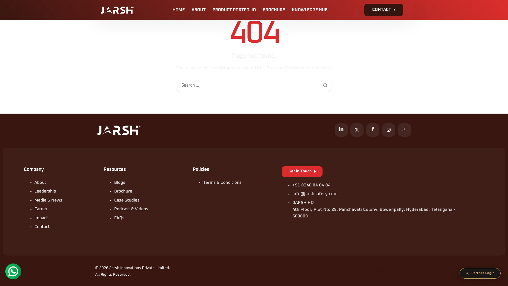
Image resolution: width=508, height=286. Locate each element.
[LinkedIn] (341, 130)
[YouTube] (404, 130)
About (199, 10)
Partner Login (483, 273)
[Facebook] (372, 130)
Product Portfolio (234, 10)
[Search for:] (254, 85)
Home (179, 10)
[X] (357, 130)
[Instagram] (388, 130)
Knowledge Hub (310, 10)
